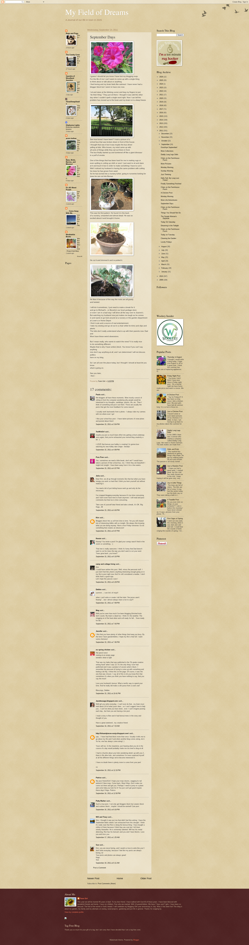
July (163, 250)
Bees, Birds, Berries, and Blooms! (71, 162)
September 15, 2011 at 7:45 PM (108, 642)
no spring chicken (103, 650)
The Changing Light (78, 146)
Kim (97, 518)
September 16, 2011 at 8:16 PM (108, 810)
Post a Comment (99, 868)
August (164, 246)
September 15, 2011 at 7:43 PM (108, 624)
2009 (161, 280)
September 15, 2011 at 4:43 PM (108, 510)
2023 (161, 88)
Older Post (145, 878)
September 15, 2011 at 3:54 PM (108, 424)
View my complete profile (74, 912)
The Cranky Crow (73, 55)
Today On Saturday (168, 222)
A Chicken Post (166, 193)
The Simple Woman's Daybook (169, 217)
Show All (79, 256)
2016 (161, 113)
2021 (161, 95)
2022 (161, 91)
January (164, 272)
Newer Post (93, 878)
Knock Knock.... (78, 61)
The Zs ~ (78, 36)
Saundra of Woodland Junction (70, 78)
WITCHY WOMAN (78, 87)
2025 (161, 80)
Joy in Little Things (174, 483)
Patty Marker (101, 801)
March (164, 264)
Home (120, 878)
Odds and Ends (173, 449)
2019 (161, 102)
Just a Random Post (175, 466)
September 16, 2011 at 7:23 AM (108, 726)
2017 (161, 109)
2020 (161, 98)
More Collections (167, 151)
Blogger (136, 940)
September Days (167, 204)
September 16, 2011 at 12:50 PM (108, 793)
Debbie (98, 589)
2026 (161, 77)
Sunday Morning (167, 171)
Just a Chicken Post (175, 411)
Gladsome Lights (73, 125)
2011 (161, 131)
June (163, 254)
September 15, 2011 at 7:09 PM (108, 603)
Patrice (98, 778)
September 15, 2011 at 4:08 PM (108, 450)
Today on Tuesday (168, 235)
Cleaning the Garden (168, 238)
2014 (161, 120)
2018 (161, 105)
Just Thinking (166, 174)
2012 (161, 127)
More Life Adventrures (169, 200)
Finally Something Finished (171, 184)
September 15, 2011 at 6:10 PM (108, 557)
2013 (161, 123)
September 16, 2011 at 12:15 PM (108, 770)
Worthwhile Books (70, 236)
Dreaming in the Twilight (170, 226)
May (163, 257)
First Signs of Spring (175, 518)
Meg (97, 610)
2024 (161, 84)
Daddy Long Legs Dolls (169, 154)
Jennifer (99, 631)
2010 (161, 276)
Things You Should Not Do (171, 213)
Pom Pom (100, 457)
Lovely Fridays (166, 242)
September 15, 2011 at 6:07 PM (108, 531)
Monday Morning (167, 167)
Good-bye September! (169, 147)
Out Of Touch (78, 195)
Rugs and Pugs (72, 33)
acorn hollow (71, 138)
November (165, 137)
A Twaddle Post (173, 500)
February (164, 268)
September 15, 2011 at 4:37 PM (108, 468)
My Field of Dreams (97, 12)
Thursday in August (174, 357)
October (164, 141)
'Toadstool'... (78, 108)
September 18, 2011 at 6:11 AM (107, 863)
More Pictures (166, 164)
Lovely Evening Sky (78, 220)
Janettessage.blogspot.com (107, 701)
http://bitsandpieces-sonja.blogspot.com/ (112, 733)
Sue (97, 845)
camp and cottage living (105, 564)
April (163, 261)
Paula (98, 395)
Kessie (98, 538)
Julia (98, 476)
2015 (161, 116)
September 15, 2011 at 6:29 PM (108, 582)
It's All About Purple (71, 189)
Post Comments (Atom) (107, 884)
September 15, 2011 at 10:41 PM (108, 693)
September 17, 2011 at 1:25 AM (108, 837)
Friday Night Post (173, 376)
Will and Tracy (101, 817)
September (165, 144)
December (165, 134)
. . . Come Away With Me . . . (72, 212)
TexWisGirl (100, 432)
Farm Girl (84, 898)
